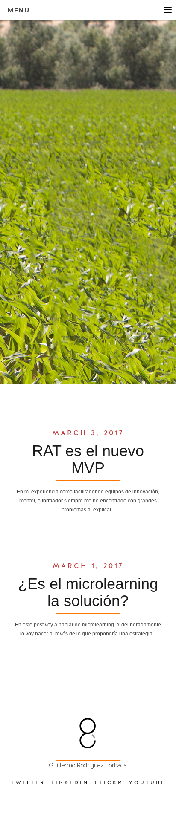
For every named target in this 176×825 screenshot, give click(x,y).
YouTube (147, 782)
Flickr (109, 782)
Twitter (28, 782)
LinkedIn (70, 782)
